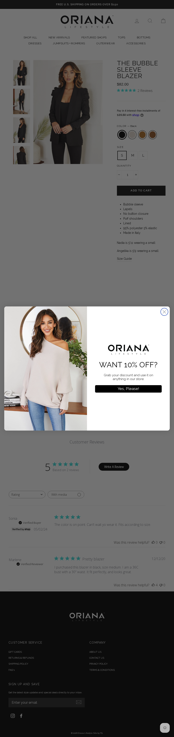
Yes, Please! (128, 388)
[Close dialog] (164, 312)
